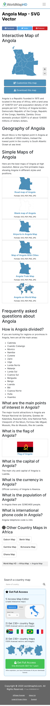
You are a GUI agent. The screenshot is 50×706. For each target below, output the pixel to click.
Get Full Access (25, 664)
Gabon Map (9, 539)
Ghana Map (9, 554)
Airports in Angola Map (25, 234)
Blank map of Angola (25, 213)
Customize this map (26, 83)
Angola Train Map (25, 276)
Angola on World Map (25, 297)
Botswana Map (28, 547)
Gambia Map (9, 547)
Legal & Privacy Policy (19, 699)
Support (34, 699)
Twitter (25, 28)
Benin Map (24, 539)
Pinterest (40, 28)
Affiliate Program (19, 695)
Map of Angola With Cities (25, 255)
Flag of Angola (25, 454)
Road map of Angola (25, 192)
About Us (32, 695)
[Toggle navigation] (44, 4)
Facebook (10, 28)
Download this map (26, 90)
